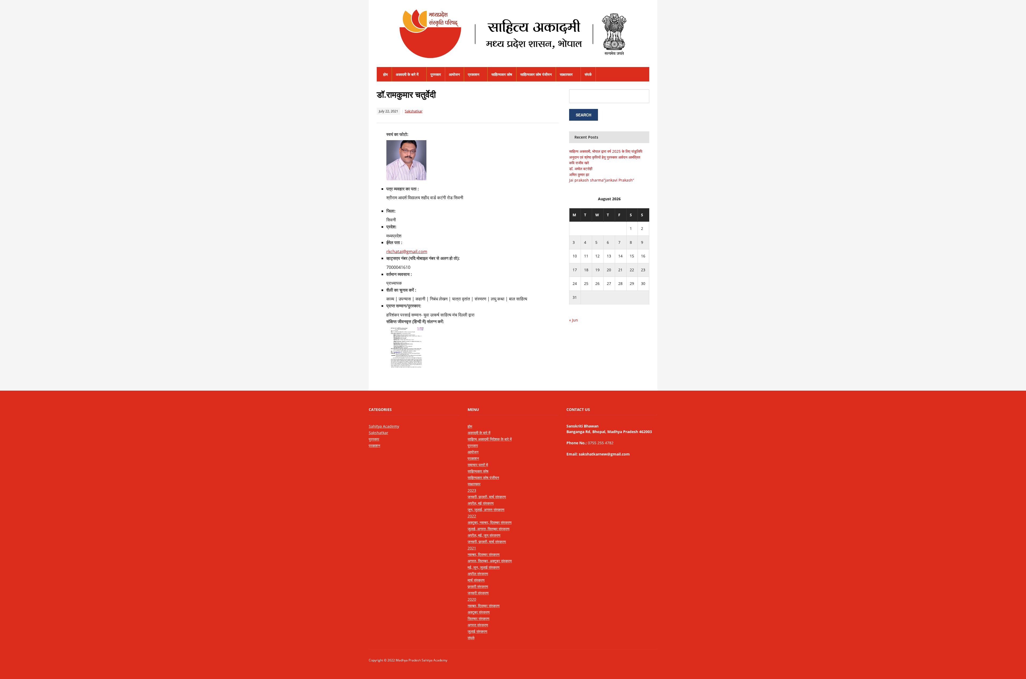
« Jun (573, 320)
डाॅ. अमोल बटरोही (580, 168)
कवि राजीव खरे (579, 162)
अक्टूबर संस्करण (479, 612)
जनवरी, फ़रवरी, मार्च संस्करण (487, 496)
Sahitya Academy (384, 426)
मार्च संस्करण (476, 580)
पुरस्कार (435, 74)
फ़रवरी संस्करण (478, 586)
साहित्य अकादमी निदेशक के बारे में (490, 439)
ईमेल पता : (394, 242)
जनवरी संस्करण (478, 592)
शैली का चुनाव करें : (401, 290)
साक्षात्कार (566, 74)
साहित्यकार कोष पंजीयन (536, 74)
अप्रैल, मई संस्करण (481, 503)
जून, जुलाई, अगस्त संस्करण (486, 509)
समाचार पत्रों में (478, 464)
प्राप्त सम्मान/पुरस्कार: (403, 306)
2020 (472, 599)
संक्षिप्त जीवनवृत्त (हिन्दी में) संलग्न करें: (415, 321)
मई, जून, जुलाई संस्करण (484, 567)
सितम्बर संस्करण (478, 618)
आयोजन (454, 74)
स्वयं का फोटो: (397, 134)
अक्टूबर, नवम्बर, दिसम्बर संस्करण (490, 522)
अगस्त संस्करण (478, 624)
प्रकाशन (473, 74)
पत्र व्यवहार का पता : (402, 189)
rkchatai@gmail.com (406, 251)
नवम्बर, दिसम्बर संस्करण (484, 554)
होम (385, 74)
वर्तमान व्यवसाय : (399, 274)
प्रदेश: (391, 227)
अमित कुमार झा (579, 174)
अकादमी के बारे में (407, 74)
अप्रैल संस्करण (478, 573)
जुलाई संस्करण (477, 631)
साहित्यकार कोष (501, 74)
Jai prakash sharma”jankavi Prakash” (601, 180)
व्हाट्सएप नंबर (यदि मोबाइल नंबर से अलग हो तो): (423, 258)
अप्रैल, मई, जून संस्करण (484, 535)
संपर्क (588, 74)
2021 (472, 548)
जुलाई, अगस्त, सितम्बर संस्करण (489, 528)
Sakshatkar (413, 111)
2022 (472, 516)
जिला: (391, 211)
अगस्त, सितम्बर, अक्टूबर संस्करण (490, 560)
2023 (472, 490)
